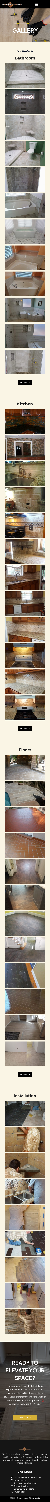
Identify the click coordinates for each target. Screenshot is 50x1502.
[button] (36, 4)
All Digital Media (33, 1498)
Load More (25, 382)
